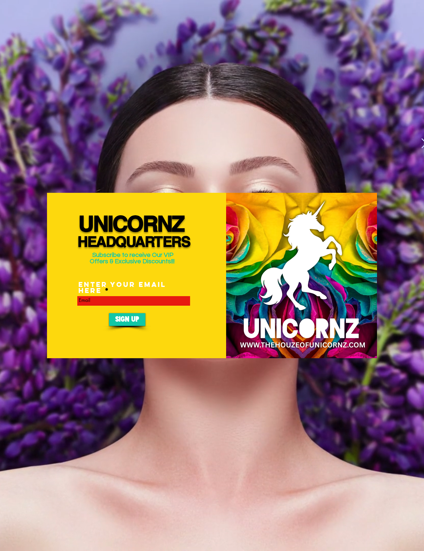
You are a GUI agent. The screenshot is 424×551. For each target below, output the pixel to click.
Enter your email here (122, 287)
